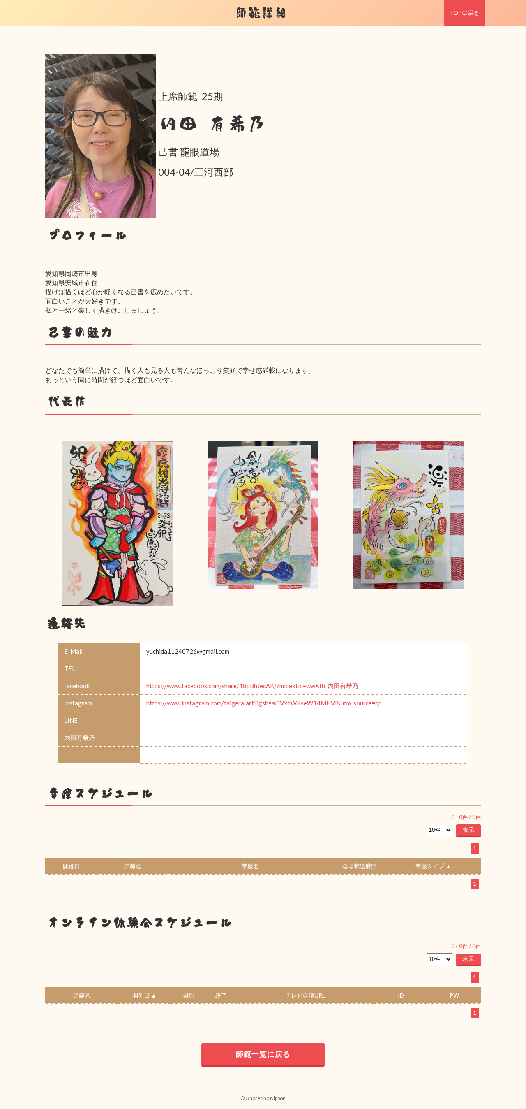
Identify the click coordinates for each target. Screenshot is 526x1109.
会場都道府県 (359, 866)
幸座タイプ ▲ (433, 866)
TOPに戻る (464, 12)
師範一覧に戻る (263, 1053)
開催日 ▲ (144, 995)
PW (454, 995)
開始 (188, 995)
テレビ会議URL (305, 995)
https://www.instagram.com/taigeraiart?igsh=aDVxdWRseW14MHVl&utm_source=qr (263, 703)
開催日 (71, 866)
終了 (221, 995)
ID (401, 995)
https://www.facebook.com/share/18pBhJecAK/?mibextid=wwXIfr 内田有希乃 (252, 685)
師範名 (132, 866)
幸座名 (250, 866)
